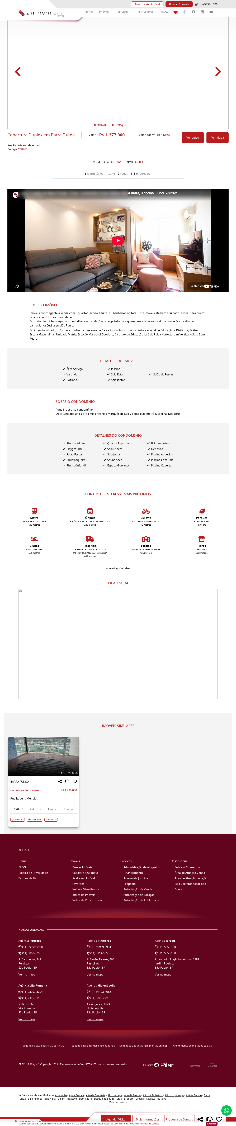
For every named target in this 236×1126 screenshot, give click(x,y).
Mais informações (147, 1119)
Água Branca (76, 1095)
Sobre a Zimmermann (189, 867)
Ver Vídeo (192, 137)
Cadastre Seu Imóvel (85, 873)
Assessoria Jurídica (136, 878)
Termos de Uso (28, 878)
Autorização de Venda (138, 889)
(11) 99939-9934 (100, 947)
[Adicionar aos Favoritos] (75, 781)
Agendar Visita (115, 1119)
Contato (180, 889)
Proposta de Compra (179, 1119)
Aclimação (61, 1095)
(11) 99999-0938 (32, 947)
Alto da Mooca (132, 1095)
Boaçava (72, 1098)
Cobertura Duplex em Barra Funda (41, 135)
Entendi (211, 1123)
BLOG (164, 12)
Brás (119, 1098)
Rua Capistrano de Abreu (23, 145)
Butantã (162, 1098)
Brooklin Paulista (145, 1098)
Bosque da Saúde (104, 1098)
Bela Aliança (35, 1098)
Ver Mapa (217, 137)
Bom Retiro (85, 1098)
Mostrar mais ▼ (118, 1102)
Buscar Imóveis (179, 4)
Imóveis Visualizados (86, 889)
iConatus (124, 568)
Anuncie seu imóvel (147, 4)
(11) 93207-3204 (32, 992)
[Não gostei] (67, 781)
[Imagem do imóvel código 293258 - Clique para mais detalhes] (43, 756)
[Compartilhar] (60, 781)
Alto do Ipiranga (174, 1095)
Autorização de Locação (139, 895)
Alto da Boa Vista (95, 1095)
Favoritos (78, 884)
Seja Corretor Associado (190, 884)
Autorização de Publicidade (141, 900)
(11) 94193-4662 (100, 992)
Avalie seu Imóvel (83, 878)
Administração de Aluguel (140, 867)
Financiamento (133, 873)
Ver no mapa (26, 974)
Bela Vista (50, 1098)
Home (89, 12)
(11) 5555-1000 (167, 947)
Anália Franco (194, 1095)
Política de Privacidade (33, 873)
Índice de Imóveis (83, 895)
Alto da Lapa (115, 1095)
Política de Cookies (150, 1123)
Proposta (130, 884)
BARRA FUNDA (19, 781)
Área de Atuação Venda (190, 873)
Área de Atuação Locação (191, 878)
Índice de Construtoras (87, 900)
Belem (61, 1098)
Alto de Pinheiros (153, 1095)
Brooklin (129, 1098)
